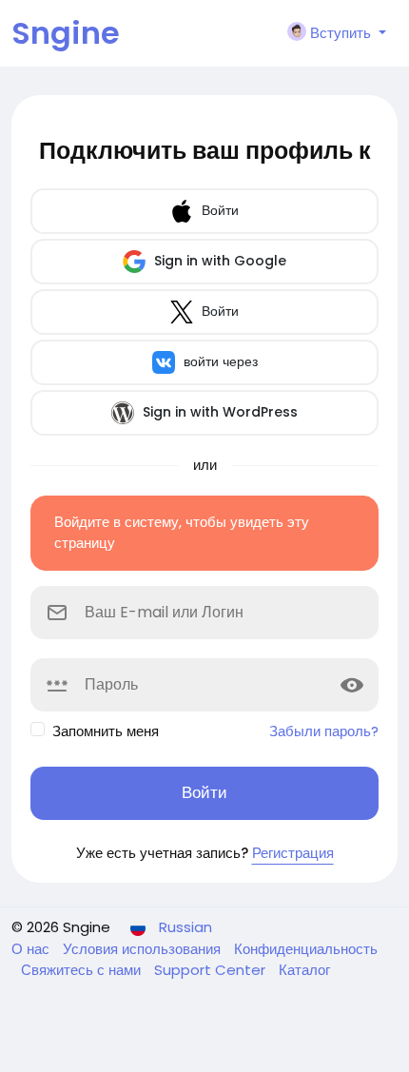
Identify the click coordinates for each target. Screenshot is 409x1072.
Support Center (211, 970)
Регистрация (293, 853)
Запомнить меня (105, 731)
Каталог (304, 970)
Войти (218, 210)
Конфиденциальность (306, 949)
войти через (219, 361)
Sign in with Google (218, 260)
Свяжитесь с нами (83, 970)
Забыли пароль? (324, 731)
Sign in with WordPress (218, 411)
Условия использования (143, 949)
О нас (32, 949)
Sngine (65, 32)
